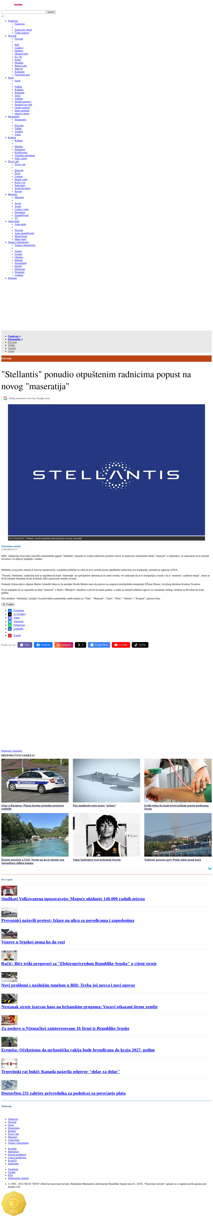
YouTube (123, 645)
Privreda (12, 342)
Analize (12, 348)
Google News (101, 645)
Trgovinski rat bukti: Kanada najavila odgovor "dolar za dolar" (60, 1071)
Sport (11, 77)
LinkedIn (18, 628)
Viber (16, 617)
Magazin (12, 194)
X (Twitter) (19, 614)
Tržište (11, 345)
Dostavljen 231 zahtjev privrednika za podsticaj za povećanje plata (63, 1093)
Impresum (13, 1163)
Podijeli (9, 604)
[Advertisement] (106, 305)
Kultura (12, 137)
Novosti (12, 35)
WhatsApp (19, 625)
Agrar (11, 351)
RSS (10, 1175)
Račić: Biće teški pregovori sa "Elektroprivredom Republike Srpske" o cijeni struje (79, 963)
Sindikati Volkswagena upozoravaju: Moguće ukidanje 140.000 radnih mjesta (73, 898)
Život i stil (13, 161)
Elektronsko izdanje (18, 1178)
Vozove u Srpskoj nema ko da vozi (33, 942)
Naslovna (13, 20)
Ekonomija (13, 116)
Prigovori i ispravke (11, 750)
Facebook (18, 610)
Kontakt (12, 1148)
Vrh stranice (11, 1113)
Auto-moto (13, 221)
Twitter (11, 1172)
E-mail (17, 635)
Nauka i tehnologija (18, 242)
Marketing (13, 1151)
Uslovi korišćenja (17, 1157)
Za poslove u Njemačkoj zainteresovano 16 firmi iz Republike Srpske (65, 1028)
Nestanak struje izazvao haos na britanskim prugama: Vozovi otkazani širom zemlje (79, 1006)
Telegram (18, 621)
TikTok (142, 645)
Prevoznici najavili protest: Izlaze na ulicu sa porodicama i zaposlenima (67, 920)
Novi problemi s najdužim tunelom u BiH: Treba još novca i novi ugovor (68, 985)
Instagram (66, 645)
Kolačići (12, 1160)
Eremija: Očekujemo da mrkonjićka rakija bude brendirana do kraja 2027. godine (78, 1050)
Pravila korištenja (17, 1154)
